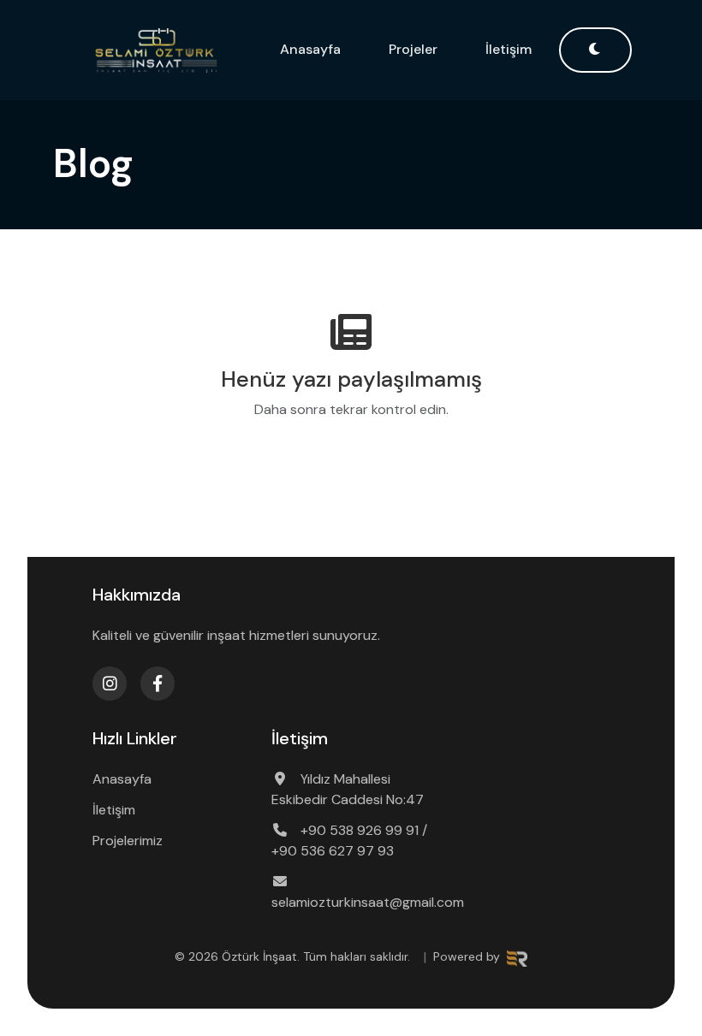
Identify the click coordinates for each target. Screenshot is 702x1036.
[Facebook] (157, 683)
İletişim (508, 49)
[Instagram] (109, 683)
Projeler (413, 49)
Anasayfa (310, 49)
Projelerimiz (127, 841)
